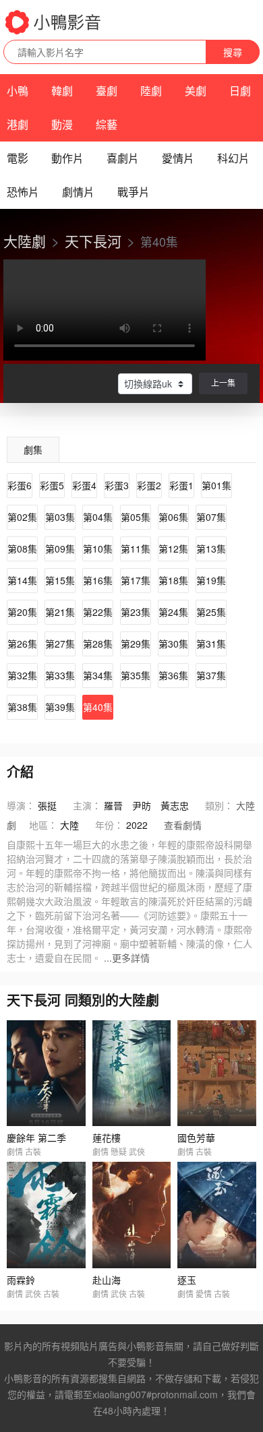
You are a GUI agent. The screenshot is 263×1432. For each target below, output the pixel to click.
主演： (87, 805)
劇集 (33, 449)
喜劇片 (123, 158)
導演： (21, 805)
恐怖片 (23, 191)
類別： (219, 805)
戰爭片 (133, 191)
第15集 (60, 580)
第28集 (98, 643)
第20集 (22, 612)
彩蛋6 (19, 485)
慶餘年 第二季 (36, 1137)
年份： (109, 825)
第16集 (98, 580)
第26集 (22, 643)
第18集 (173, 580)
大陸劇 (24, 240)
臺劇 (106, 90)
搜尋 (232, 52)
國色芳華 (196, 1137)
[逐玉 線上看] (216, 1215)
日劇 (240, 90)
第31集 (211, 643)
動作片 (67, 158)
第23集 (135, 612)
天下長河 (93, 240)
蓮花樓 (106, 1137)
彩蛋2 (149, 485)
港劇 (17, 124)
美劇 (195, 90)
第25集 (211, 612)
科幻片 (233, 158)
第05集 (135, 517)
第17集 (135, 580)
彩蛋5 (52, 485)
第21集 (60, 612)
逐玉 (186, 1279)
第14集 (22, 580)
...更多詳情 (127, 957)
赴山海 (106, 1279)
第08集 (22, 548)
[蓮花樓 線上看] (131, 1073)
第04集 (98, 517)
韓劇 (62, 90)
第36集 (173, 675)
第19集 (211, 580)
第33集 (60, 675)
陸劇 (151, 90)
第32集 (22, 675)
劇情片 (78, 191)
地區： (43, 825)
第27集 (60, 643)
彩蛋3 (117, 485)
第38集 (22, 707)
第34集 (98, 675)
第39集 (60, 707)
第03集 (60, 517)
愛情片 (178, 158)
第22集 (98, 612)
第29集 (135, 643)
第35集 (135, 675)
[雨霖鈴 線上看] (46, 1215)
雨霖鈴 (21, 1279)
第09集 (60, 548)
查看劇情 (183, 825)
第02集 (22, 517)
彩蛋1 (181, 485)
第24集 (173, 612)
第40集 (98, 707)
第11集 (135, 548)
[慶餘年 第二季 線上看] (46, 1073)
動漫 (62, 124)
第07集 (211, 517)
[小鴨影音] (54, 22)
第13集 (211, 548)
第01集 (216, 485)
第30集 (173, 643)
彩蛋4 (84, 485)
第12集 (173, 548)
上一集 (223, 382)
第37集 (211, 675)
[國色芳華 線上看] (216, 1073)
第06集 (173, 517)
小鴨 (17, 90)
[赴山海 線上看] (131, 1215)
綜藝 (106, 124)
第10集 (98, 548)
